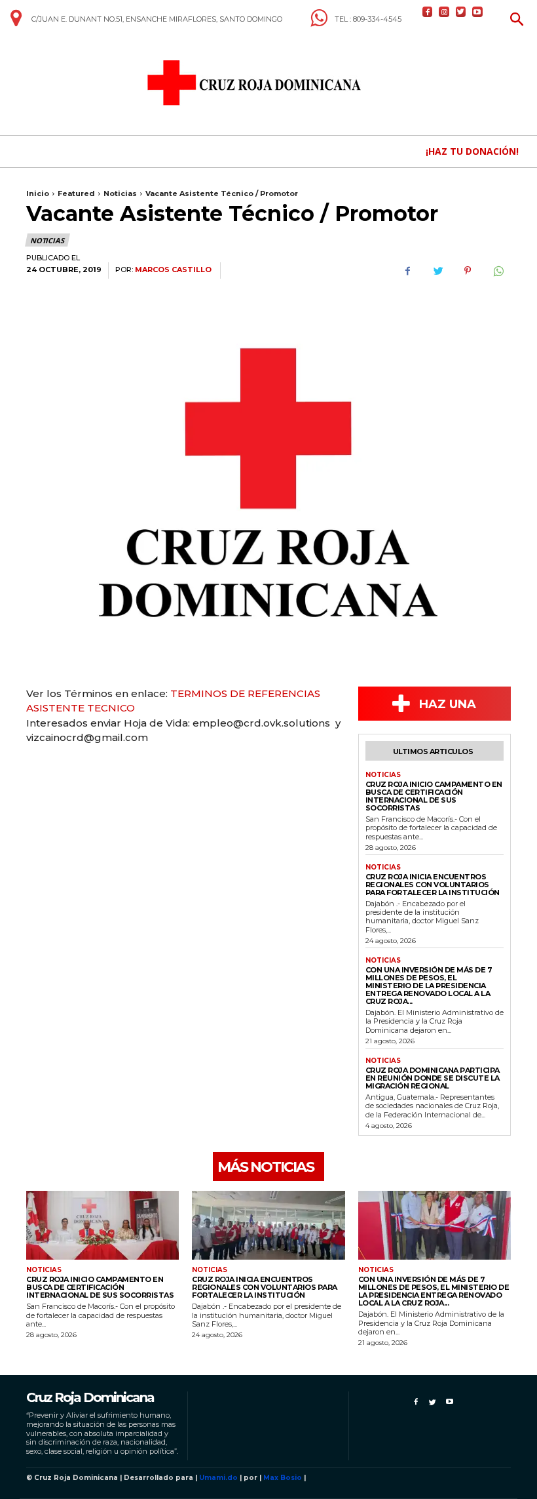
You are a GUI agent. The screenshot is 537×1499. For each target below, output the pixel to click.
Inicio (37, 193)
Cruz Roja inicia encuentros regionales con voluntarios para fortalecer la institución (432, 884)
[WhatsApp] (498, 271)
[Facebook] (427, 11)
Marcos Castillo (173, 270)
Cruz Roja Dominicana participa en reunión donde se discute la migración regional (432, 1078)
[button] (517, 20)
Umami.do (218, 1477)
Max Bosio (282, 1477)
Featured (76, 193)
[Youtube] (477, 11)
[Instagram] (444, 11)
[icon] (15, 23)
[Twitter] (461, 11)
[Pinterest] (467, 271)
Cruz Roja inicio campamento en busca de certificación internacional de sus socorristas (433, 796)
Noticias (120, 193)
